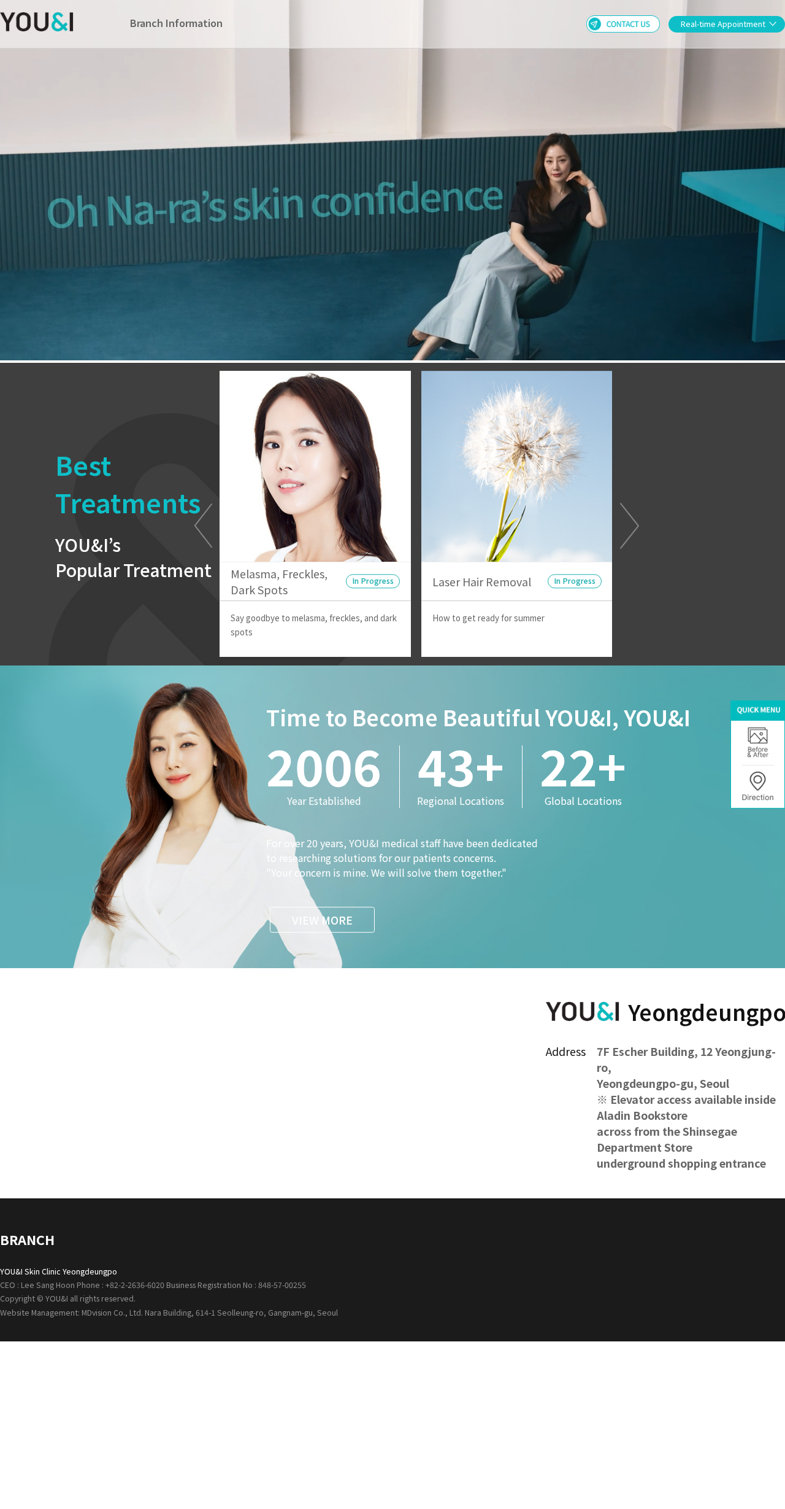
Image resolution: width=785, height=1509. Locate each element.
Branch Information (176, 22)
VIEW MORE (322, 920)
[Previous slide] (203, 525)
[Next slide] (629, 525)
